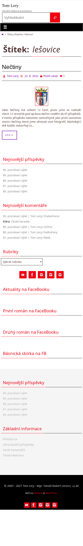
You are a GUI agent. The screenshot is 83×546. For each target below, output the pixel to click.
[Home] (2, 34)
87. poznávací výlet (15, 185)
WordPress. (51, 492)
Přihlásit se (10, 438)
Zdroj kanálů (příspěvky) (18, 444)
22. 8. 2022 (31, 75)
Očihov (47, 226)
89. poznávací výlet (15, 174)
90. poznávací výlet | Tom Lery (22, 215)
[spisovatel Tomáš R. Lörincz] (50, 274)
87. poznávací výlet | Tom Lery (22, 236)
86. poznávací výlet (15, 190)
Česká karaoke (20, 220)
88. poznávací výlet (15, 180)
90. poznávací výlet (15, 169)
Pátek (46, 236)
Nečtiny (11, 67)
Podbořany (50, 231)
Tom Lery (10, 5)
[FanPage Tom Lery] (32, 274)
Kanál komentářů (14, 449)
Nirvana (38, 492)
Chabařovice (51, 215)
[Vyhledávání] (55, 17)
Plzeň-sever (50, 75)
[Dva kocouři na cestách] (60, 274)
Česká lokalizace (13, 454)
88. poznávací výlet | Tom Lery (22, 226)
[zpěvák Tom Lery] (41, 274)
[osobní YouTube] (23, 274)
